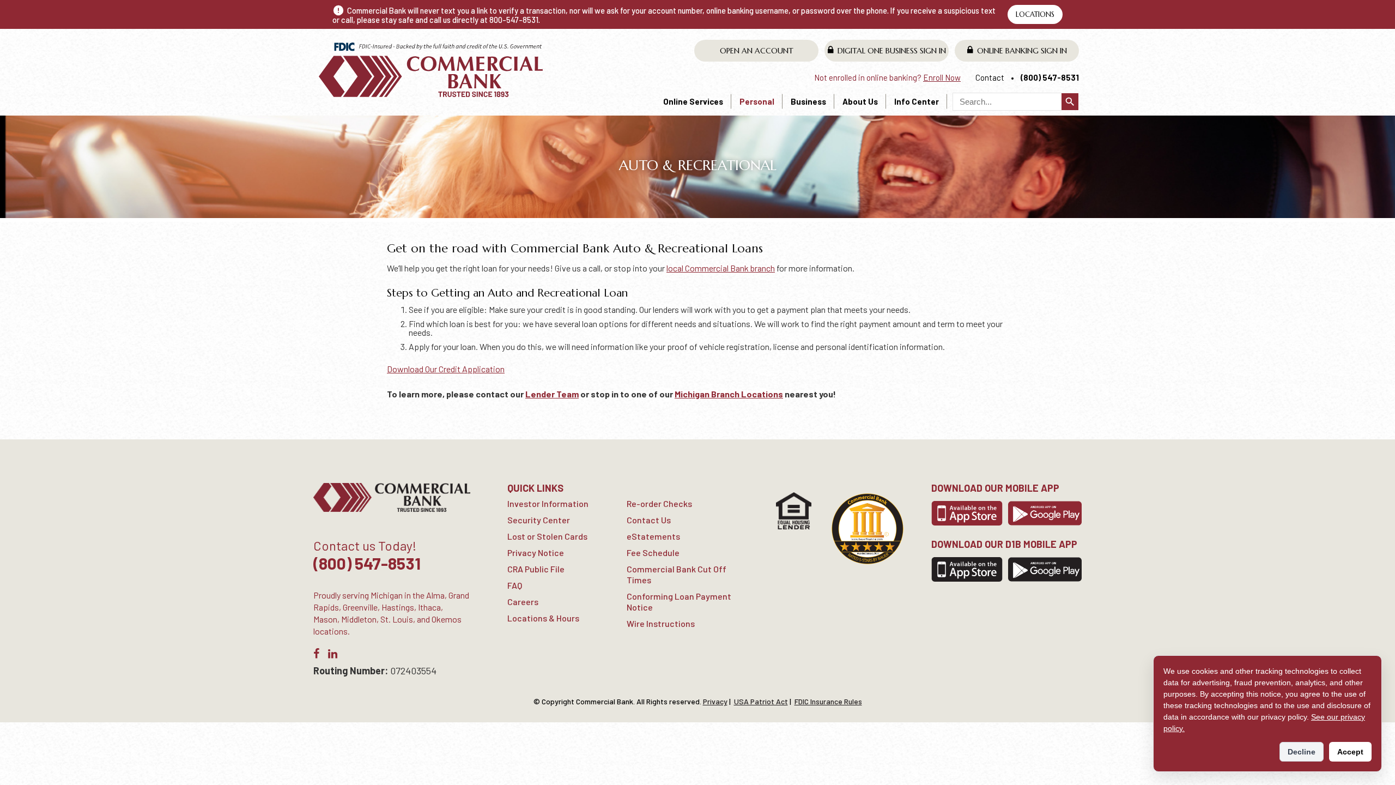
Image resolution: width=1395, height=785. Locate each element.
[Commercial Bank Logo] (432, 70)
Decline (1301, 751)
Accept (1350, 751)
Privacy (715, 701)
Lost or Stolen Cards (547, 536)
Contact (989, 77)
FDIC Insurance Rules (828, 701)
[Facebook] (316, 655)
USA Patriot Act (761, 701)
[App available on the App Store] (967, 513)
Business (808, 101)
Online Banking (1022, 51)
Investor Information (548, 503)
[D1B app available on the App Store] (967, 569)
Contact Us (649, 520)
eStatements (653, 536)
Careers (522, 601)
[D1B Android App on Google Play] (1045, 569)
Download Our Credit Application (446, 369)
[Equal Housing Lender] (793, 510)
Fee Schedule (653, 552)
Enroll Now (942, 77)
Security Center (538, 520)
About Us (860, 101)
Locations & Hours (543, 618)
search (1070, 101)
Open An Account (756, 51)
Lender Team (552, 394)
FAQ (514, 585)
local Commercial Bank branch (720, 268)
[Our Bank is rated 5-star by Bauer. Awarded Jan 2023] (867, 528)
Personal (756, 101)
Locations (1035, 14)
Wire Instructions (661, 623)
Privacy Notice (535, 552)
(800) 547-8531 (1050, 77)
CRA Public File (536, 569)
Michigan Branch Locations (729, 394)
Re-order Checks (659, 503)
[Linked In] (332, 655)
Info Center (916, 101)
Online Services (693, 101)
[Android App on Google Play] (1045, 513)
